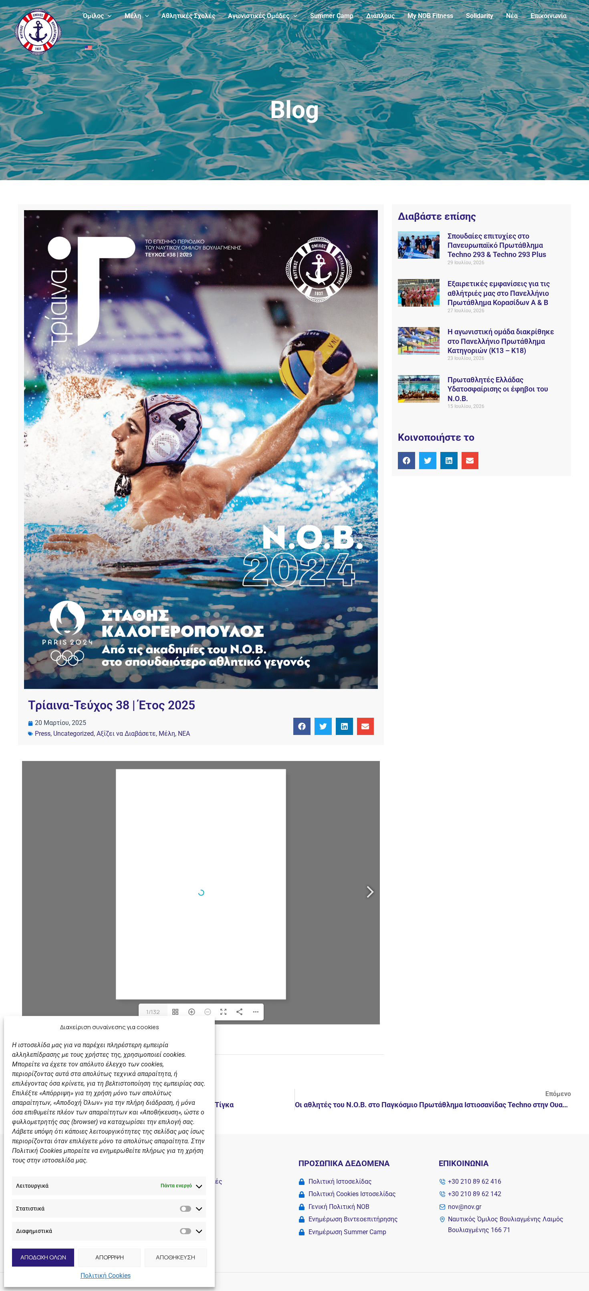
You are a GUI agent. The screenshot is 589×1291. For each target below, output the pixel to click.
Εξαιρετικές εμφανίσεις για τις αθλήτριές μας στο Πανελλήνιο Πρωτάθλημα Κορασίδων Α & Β (499, 293)
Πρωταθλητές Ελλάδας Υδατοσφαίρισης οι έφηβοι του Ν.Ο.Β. (498, 389)
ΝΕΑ (184, 733)
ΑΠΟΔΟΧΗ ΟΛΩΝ (43, 1257)
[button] (108, 16)
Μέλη (133, 16)
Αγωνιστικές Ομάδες (258, 16)
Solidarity (479, 16)
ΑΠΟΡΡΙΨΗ (109, 1257)
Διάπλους (380, 16)
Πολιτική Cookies (106, 1275)
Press (42, 733)
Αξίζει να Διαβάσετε (126, 733)
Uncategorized (73, 733)
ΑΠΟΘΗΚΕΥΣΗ (175, 1257)
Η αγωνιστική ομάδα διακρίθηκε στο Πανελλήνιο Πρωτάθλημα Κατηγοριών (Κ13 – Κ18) (501, 341)
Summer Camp (331, 16)
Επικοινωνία (549, 16)
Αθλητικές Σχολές (188, 16)
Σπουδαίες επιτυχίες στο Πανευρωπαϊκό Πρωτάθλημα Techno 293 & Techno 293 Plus (497, 245)
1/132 (153, 1012)
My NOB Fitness (430, 16)
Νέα (512, 16)
